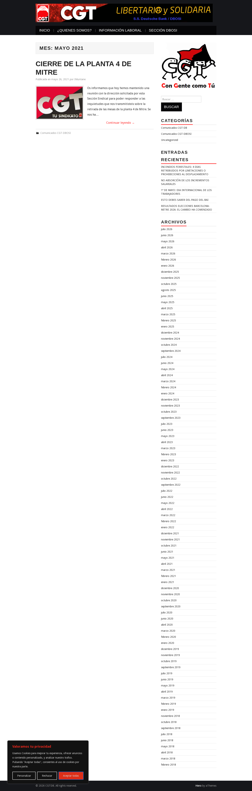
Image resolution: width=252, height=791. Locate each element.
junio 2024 (167, 363)
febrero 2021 (168, 576)
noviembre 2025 (170, 277)
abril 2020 (167, 624)
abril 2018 (167, 752)
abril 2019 (167, 691)
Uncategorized (169, 139)
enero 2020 (167, 642)
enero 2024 (167, 393)
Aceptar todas (71, 775)
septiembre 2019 (170, 667)
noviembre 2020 (170, 594)
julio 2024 (166, 356)
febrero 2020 (168, 636)
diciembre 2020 (170, 588)
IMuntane (80, 79)
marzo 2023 (168, 448)
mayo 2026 (167, 241)
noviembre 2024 (170, 338)
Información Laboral (120, 30)
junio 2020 (167, 618)
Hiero (198, 785)
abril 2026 (167, 247)
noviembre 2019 (170, 655)
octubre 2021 (169, 545)
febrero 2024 (168, 387)
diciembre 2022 (170, 466)
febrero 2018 (168, 764)
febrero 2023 (168, 454)
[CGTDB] (124, 12)
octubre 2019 (169, 661)
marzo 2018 (168, 758)
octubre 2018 (169, 722)
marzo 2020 (168, 630)
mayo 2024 (167, 369)
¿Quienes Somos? (74, 30)
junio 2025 (167, 296)
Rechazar (47, 775)
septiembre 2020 (170, 606)
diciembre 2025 (170, 271)
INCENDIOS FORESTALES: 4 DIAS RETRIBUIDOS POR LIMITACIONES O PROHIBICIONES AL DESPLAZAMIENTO (184, 170)
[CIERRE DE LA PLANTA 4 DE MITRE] (60, 102)
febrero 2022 (168, 521)
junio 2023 (167, 430)
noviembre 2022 (170, 472)
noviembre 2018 (170, 715)
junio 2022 (167, 496)
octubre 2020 (169, 600)
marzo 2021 (168, 569)
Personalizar (24, 775)
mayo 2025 (167, 302)
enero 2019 (167, 709)
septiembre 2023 (170, 417)
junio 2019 (167, 679)
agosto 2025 (168, 290)
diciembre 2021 (170, 533)
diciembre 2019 (170, 649)
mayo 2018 (167, 746)
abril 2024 (167, 375)
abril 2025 (167, 308)
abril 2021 (167, 563)
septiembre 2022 (170, 484)
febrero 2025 (168, 320)
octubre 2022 (169, 478)
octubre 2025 (169, 283)
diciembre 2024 (170, 332)
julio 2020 (166, 612)
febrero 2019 (168, 703)
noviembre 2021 (170, 539)
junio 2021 (167, 551)
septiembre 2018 (170, 728)
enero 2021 (167, 582)
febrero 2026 (168, 259)
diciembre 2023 (170, 399)
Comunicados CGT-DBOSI (55, 132)
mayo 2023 (167, 436)
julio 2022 (166, 490)
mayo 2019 (167, 685)
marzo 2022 (168, 515)
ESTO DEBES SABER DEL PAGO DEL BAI (184, 199)
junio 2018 (167, 740)
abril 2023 (167, 442)
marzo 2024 (168, 381)
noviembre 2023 (170, 405)
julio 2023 (166, 423)
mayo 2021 (167, 557)
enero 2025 (167, 326)
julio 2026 (166, 229)
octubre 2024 (169, 344)
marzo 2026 (168, 253)
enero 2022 (167, 527)
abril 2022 (167, 509)
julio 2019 (166, 673)
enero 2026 (167, 265)
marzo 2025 (168, 314)
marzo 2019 (168, 697)
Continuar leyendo (120, 122)
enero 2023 (167, 460)
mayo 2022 (167, 503)
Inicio (44, 30)
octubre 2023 (169, 411)
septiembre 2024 (170, 350)
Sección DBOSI (163, 30)
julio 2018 (166, 734)
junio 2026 (167, 235)
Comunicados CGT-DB (174, 127)
